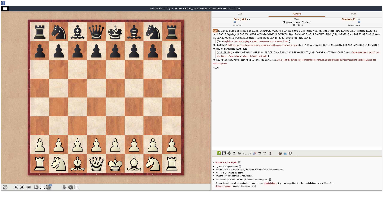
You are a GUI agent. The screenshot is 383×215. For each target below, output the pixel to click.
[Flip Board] (36, 187)
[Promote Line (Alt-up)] (234, 153)
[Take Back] (15, 187)
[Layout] (77, 187)
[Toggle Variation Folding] (229, 153)
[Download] (64, 187)
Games (353, 14)
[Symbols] (270, 153)
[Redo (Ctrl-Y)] (265, 153)
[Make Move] (22, 187)
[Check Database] (280, 153)
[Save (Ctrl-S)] (224, 153)
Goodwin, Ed (349, 19)
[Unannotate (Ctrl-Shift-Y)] (254, 153)
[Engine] (5, 187)
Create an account (223, 186)
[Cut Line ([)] (244, 153)
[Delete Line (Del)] (239, 153)
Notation (297, 14)
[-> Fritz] (290, 153)
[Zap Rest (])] (249, 153)
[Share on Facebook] (3, 4)
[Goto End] (28, 187)
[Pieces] (70, 187)
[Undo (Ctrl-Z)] (260, 153)
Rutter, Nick (240, 19)
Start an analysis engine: (226, 162)
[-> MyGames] (285, 153)
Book (240, 14)
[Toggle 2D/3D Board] (48, 187)
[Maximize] (42, 187)
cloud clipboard (270, 183)
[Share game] (219, 153)
